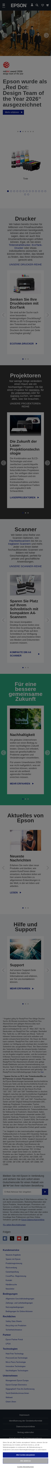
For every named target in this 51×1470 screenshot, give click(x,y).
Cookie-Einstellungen (25, 1467)
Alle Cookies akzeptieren (25, 1455)
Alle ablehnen (25, 1461)
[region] (25, 1454)
